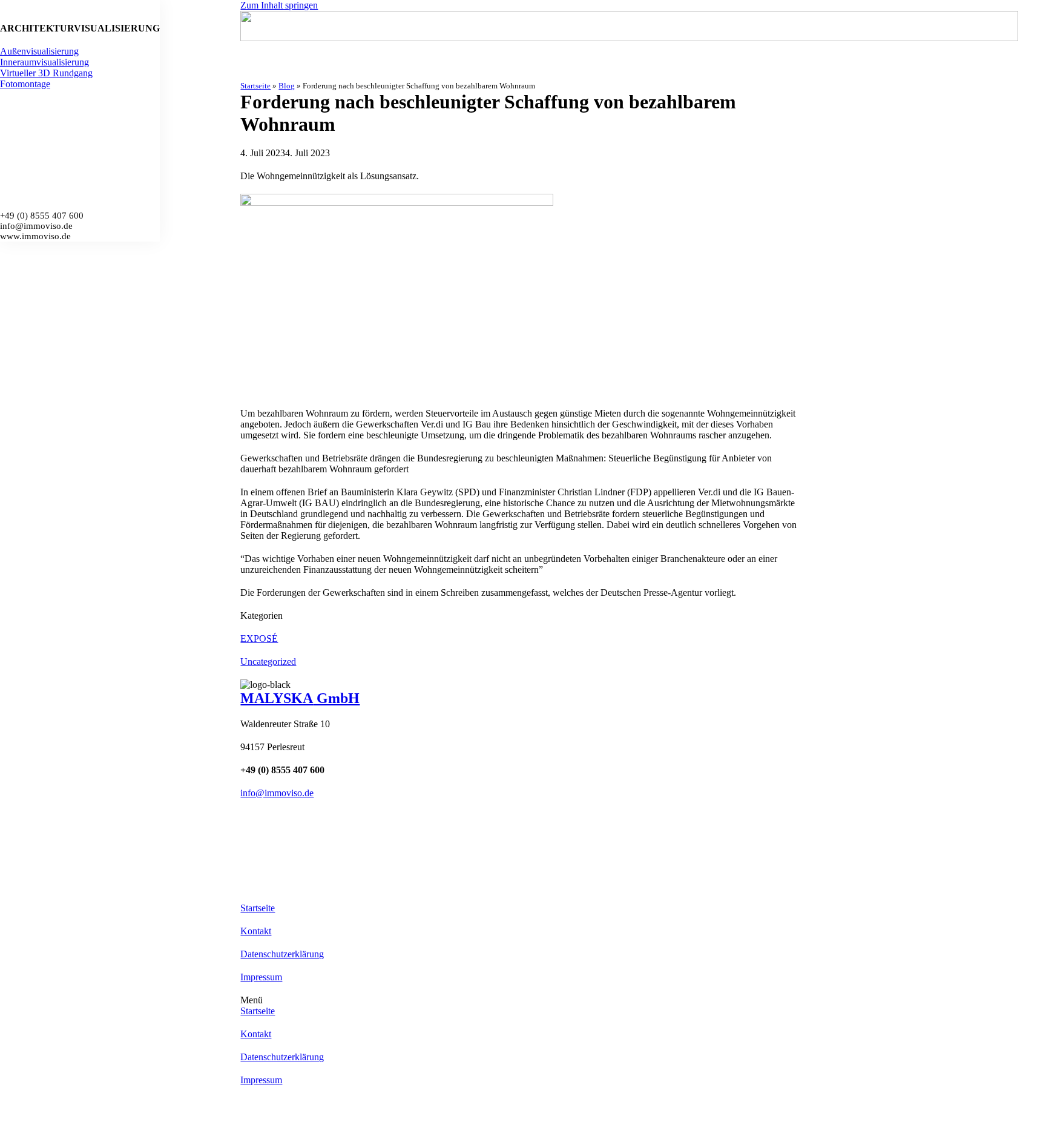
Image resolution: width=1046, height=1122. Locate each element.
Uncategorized (268, 661)
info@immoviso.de (277, 793)
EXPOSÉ (259, 638)
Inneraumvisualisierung (44, 62)
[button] (643, 1000)
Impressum (261, 977)
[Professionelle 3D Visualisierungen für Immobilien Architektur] (643, 27)
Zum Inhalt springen (279, 5)
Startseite (255, 85)
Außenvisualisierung (39, 51)
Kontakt (255, 931)
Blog (286, 85)
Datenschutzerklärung (282, 954)
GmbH (300, 698)
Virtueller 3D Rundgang (46, 73)
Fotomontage (25, 84)
